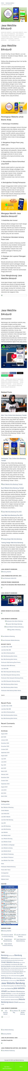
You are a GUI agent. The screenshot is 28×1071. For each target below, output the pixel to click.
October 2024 (4, 780)
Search (3, 695)
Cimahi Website (5, 810)
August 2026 (4, 733)
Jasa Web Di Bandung (16, 978)
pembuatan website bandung (11, 999)
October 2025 (4, 749)
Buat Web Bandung (9, 960)
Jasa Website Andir (5, 835)
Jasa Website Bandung (8, 35)
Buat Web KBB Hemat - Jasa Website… (9, 893)
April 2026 (3, 737)
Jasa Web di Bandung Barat (8, 653)
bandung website (10, 3)
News (2, 863)
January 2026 (4, 740)
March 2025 (4, 771)
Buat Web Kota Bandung (18, 960)
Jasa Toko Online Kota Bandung (13, 975)
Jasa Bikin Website (17, 32)
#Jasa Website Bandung (8, 387)
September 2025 (5, 752)
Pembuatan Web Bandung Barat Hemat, (11, 662)
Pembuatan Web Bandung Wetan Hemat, (11, 690)
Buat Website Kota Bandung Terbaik (12, 488)
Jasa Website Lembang (7, 848)
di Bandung (15, 962)
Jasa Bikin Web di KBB (6, 646)
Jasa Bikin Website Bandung (17, 966)
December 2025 (5, 743)
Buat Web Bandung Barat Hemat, (9, 659)
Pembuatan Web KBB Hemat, (8, 665)
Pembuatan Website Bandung (8, 866)
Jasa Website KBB (14, 993)
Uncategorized (4, 873)
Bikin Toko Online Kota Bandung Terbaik (14, 415)
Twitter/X (21, 373)
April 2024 (3, 793)
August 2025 (4, 755)
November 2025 (5, 746)
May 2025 (3, 765)
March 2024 (4, 796)
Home (2, 3)
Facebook (13, 373)
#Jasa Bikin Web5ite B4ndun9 (14, 379)
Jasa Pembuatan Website (17, 971)
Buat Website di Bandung (7, 807)
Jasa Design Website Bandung (15, 969)
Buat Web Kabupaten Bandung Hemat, (10, 674)
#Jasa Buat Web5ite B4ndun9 (9, 380)
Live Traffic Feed (9, 887)
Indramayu (8, 964)
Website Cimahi (5, 879)
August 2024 (4, 786)
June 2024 (3, 790)
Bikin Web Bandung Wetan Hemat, (9, 684)
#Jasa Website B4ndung (15, 385)
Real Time (9, 924)
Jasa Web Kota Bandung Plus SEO (11, 515)
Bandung (4, 955)
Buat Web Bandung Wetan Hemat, (9, 687)
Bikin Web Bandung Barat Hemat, (9, 656)
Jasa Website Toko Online (7, 860)
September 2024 (5, 783)
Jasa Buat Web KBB (6, 650)
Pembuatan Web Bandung (9, 997)
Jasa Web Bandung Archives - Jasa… (9, 897)
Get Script (5, 924)
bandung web (11, 955)
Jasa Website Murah (16, 37)
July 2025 (3, 758)
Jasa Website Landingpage (7, 844)
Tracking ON (14, 924)
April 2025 (3, 768)
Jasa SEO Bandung (9, 33)
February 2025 (4, 774)
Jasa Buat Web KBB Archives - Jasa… (8, 912)
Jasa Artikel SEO (5, 813)
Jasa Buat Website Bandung (16, 968)
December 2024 (5, 777)
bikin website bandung (13, 958)
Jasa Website (20, 33)
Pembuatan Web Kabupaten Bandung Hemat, (12, 678)
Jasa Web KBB (4, 668)
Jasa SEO (3, 823)
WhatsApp (5, 375)
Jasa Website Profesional (7, 857)
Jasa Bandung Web (15, 964)
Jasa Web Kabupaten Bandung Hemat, (10, 681)
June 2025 (3, 761)
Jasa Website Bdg (8, 988)
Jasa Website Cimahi (6, 841)
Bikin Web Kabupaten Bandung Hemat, (10, 671)
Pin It (11, 375)
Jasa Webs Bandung (12, 980)
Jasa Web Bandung (6, 829)
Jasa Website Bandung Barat (7, 985)
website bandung (5, 876)
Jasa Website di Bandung (14, 991)
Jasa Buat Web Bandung (7, 819)
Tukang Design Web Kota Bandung (12, 542)
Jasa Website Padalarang (7, 854)
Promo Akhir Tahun (5, 869)
